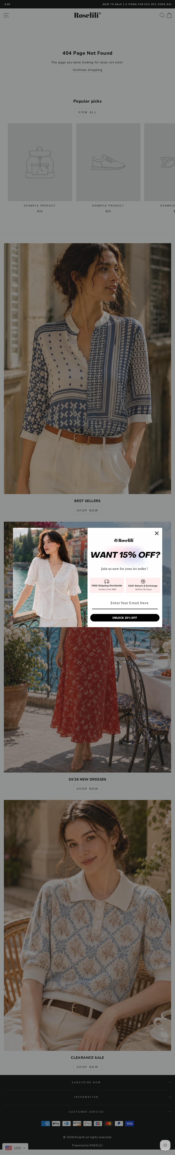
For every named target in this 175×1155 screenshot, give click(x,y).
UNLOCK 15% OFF (124, 618)
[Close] (156, 533)
